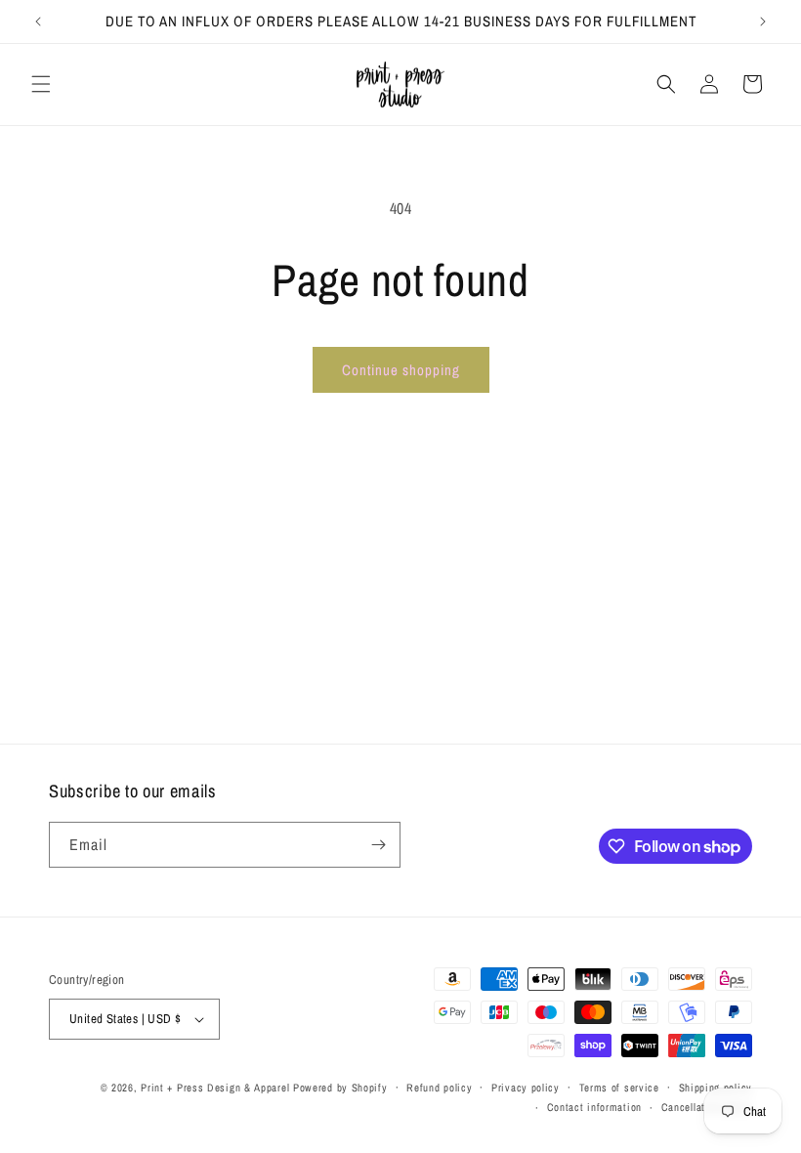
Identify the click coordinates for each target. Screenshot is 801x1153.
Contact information (594, 1107)
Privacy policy (525, 1087)
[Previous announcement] (38, 21)
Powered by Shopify (340, 1087)
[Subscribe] (378, 845)
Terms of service (619, 1087)
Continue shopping (401, 370)
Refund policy (439, 1087)
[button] (41, 84)
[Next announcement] (762, 21)
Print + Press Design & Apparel (215, 1087)
